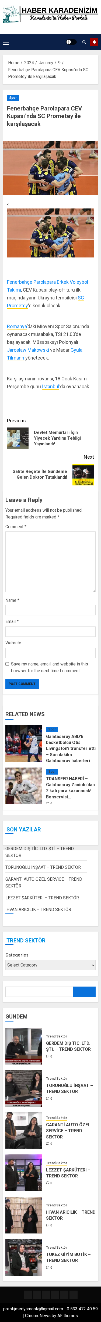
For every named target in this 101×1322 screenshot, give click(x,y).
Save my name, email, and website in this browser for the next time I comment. (49, 667)
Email (12, 621)
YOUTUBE (94, 42)
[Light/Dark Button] (71, 42)
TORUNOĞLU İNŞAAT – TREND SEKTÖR (43, 867)
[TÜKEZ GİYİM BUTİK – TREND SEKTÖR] (23, 1257)
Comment (15, 526)
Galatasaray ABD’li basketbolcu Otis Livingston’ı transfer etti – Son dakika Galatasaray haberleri (71, 748)
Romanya (17, 326)
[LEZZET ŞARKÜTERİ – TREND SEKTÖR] (23, 1172)
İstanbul (50, 386)
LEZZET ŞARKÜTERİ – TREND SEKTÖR (42, 897)
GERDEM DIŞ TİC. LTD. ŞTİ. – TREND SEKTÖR (68, 1046)
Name (12, 600)
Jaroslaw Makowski (28, 350)
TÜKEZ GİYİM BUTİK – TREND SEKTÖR (68, 1257)
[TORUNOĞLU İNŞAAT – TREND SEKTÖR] (23, 1088)
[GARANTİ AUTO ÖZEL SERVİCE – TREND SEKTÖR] (23, 1130)
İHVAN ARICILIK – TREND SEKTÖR (38, 909)
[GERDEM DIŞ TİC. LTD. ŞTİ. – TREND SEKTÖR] (23, 1046)
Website (13, 642)
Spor (13, 98)
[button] (6, 42)
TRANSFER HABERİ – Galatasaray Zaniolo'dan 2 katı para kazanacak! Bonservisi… (70, 787)
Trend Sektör (56, 1036)
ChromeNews (38, 1315)
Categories (17, 955)
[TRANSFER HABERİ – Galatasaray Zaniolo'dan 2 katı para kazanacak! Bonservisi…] (23, 786)
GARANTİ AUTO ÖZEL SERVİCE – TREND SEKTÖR (68, 1131)
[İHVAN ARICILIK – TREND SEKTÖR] (23, 1215)
